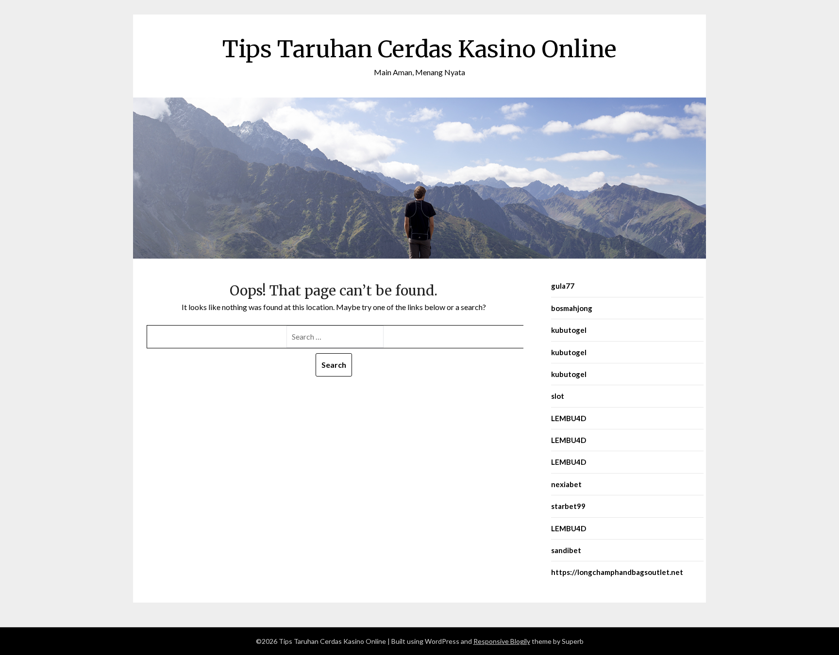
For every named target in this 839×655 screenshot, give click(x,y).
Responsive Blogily (501, 641)
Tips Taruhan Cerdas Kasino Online (419, 49)
